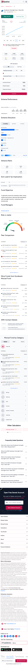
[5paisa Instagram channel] (5, 636)
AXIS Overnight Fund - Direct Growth (10, 245)
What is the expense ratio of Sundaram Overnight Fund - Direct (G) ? (11, 457)
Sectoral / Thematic (9, 309)
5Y (19, 40)
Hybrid (22, 341)
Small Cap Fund (8, 302)
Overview (3, 656)
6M (10, 40)
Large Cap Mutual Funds (9, 357)
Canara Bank (3, 143)
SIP (8, 66)
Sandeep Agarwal (5, 210)
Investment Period (7, 76)
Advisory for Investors (5, 595)
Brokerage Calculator (10, 429)
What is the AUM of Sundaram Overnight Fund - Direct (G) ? (11, 463)
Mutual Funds (9, 6)
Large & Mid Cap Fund (10, 315)
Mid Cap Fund (8, 290)
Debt (14, 341)
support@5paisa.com (11, 623)
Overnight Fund (10, 11)
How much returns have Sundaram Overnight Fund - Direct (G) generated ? (12, 446)
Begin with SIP (7, 16)
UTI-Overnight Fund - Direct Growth (9, 261)
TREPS (2, 132)
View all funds (14, 388)
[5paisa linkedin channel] (13, 636)
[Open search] (24, 2)
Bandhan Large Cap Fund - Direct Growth (11, 382)
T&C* (20, 510)
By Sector (14, 123)
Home (2, 6)
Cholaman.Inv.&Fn (4, 148)
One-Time (19, 66)
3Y (16, 40)
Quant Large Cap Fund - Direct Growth (10, 376)
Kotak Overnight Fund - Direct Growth (10, 256)
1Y (13, 40)
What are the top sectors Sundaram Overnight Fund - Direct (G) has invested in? (12, 481)
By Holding (6, 123)
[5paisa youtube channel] (16, 636)
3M (7, 40)
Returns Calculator (10, 656)
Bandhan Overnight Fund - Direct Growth (11, 266)
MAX (23, 40)
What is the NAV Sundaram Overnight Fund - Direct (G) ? (12, 451)
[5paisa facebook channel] (10, 636)
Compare (14, 48)
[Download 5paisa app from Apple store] (17, 650)
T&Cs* (20, 663)
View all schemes (13, 272)
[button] (8, 432)
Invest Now (14, 93)
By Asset (22, 123)
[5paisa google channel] (19, 636)
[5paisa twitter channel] (7, 636)
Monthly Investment (7, 70)
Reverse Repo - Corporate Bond (7, 137)
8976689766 (17, 629)
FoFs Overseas (8, 296)
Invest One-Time (20, 16)
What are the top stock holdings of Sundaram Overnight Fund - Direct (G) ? (12, 475)
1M (4, 40)
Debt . (5, 11)
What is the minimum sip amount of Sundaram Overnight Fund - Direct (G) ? (12, 469)
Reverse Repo (4, 127)
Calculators (4, 528)
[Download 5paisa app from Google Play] (6, 650)
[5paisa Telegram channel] (2, 636)
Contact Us (3, 590)
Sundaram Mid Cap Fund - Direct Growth (10, 288)
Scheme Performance (19, 656)
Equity (5, 341)
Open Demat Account (14, 507)
